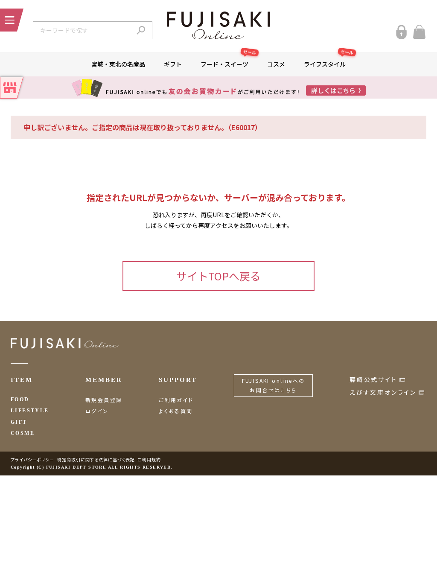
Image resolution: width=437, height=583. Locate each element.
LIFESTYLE (30, 411)
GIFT (19, 422)
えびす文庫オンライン (383, 392)
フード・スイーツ (228, 60)
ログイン (97, 410)
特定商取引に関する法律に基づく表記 (96, 459)
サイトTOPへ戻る (218, 275)
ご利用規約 (149, 459)
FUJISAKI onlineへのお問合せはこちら (273, 385)
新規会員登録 (103, 399)
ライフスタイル (329, 60)
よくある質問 (175, 410)
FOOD (20, 399)
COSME (23, 433)
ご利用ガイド (176, 399)
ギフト (173, 64)
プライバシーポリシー (32, 459)
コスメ (276, 64)
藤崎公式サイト (373, 379)
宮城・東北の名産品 (118, 64)
